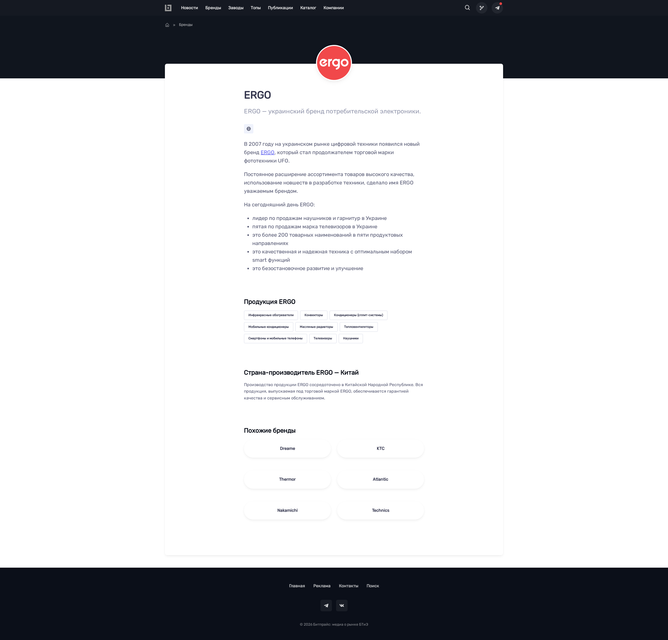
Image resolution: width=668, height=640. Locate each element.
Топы (256, 7)
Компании (334, 7)
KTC (381, 448)
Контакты (348, 585)
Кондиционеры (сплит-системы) (358, 315)
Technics (380, 510)
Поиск (373, 585)
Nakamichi (287, 510)
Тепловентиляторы (358, 327)
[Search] (467, 7)
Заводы (235, 7)
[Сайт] (248, 128)
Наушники (351, 338)
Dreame (287, 448)
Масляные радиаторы (316, 327)
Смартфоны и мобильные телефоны (275, 338)
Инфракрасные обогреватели (271, 315)
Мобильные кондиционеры (268, 327)
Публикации (280, 7)
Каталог (308, 7)
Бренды (213, 7)
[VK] (342, 605)
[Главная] (167, 24)
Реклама (322, 585)
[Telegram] (497, 8)
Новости (189, 7)
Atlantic (380, 479)
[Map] (481, 8)
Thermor (287, 479)
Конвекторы (314, 315)
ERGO (268, 152)
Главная (297, 585)
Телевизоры (323, 338)
